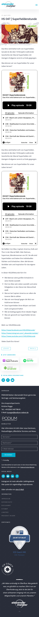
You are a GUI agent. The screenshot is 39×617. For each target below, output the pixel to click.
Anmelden (8, 455)
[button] (37, 5)
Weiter (32, 348)
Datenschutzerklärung (27, 467)
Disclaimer (6, 505)
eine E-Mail (20, 489)
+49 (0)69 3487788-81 (13, 409)
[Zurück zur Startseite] (9, 5)
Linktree (5, 512)
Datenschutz (7, 502)
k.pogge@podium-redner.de (17, 412)
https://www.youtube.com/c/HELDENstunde (18, 336)
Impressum (6, 499)
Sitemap (5, 509)
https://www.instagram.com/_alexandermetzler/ (20, 333)
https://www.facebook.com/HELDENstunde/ (18, 330)
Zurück (6, 348)
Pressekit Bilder (8, 516)
